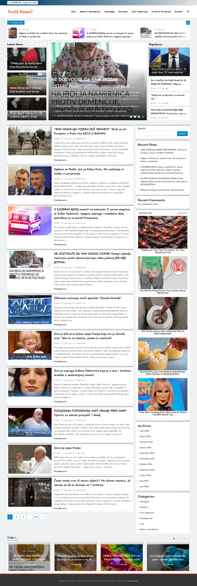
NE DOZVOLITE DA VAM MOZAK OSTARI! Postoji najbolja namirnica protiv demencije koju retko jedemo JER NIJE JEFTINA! (159, 36)
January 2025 (145, 447)
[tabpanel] (98, 81)
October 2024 (146, 464)
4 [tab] (143, 117)
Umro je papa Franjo (67, 448)
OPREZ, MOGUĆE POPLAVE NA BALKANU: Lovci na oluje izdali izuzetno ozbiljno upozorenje (121, 559)
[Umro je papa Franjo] (30, 459)
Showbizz (123, 11)
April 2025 (144, 430)
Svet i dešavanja (140, 11)
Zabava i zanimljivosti (90, 11)
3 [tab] (139, 117)
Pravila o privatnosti (161, 11)
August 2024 (145, 475)
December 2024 (147, 453)
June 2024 (144, 486)
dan (154, 88)
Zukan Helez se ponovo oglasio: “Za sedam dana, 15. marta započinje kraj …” (169, 72)
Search (141, 128)
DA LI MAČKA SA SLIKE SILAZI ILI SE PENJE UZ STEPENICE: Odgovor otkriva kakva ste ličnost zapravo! (168, 84)
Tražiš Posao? (20, 12)
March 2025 (145, 436)
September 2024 (147, 469)
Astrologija (109, 11)
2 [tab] (135, 117)
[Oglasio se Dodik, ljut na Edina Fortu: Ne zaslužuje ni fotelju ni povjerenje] (30, 180)
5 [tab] (188, 538)
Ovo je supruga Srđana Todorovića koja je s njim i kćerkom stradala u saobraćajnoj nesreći (92, 372)
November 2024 (147, 458)
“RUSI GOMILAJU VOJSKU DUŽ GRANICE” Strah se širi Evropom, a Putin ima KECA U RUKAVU (91, 86)
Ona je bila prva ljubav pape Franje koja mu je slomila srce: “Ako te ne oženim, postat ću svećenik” (89, 336)
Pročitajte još (59, 160)
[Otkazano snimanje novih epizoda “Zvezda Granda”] (30, 309)
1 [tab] (131, 117)
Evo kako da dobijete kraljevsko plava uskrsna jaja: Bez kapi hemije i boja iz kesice (168, 559)
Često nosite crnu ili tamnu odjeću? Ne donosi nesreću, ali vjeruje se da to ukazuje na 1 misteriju (92, 482)
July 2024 (144, 480)
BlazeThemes (132, 581)
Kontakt (178, 11)
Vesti (73, 11)
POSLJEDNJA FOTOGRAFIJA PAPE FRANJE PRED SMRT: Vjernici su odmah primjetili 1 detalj (90, 413)
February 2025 (146, 441)
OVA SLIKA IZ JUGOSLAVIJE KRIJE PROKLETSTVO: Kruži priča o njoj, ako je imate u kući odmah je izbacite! (169, 113)
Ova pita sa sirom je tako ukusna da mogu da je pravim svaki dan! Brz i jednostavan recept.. (75, 559)
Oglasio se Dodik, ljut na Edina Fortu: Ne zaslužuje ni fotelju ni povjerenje (90, 106)
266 (36, 516)
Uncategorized (146, 518)
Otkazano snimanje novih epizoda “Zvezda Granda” (88, 298)
